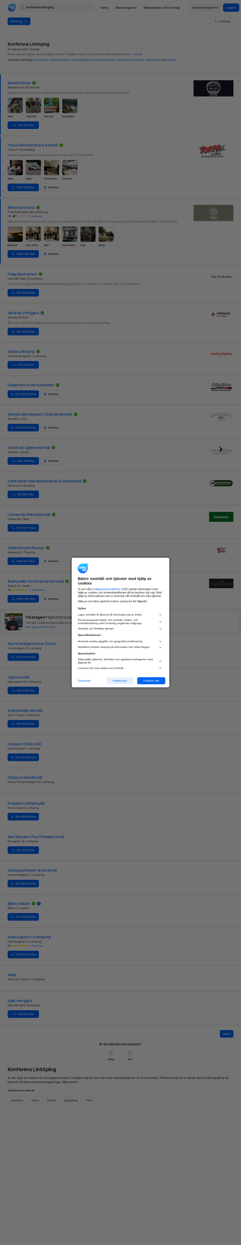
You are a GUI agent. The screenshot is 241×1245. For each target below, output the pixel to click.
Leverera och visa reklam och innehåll (100, 668)
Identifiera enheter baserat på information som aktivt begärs (114, 647)
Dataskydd (84, 680)
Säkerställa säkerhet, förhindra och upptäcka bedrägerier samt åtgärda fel (115, 661)
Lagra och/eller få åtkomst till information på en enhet (110, 614)
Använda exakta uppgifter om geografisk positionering (110, 641)
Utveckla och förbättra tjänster (96, 628)
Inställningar (120, 680)
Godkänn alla (151, 680)
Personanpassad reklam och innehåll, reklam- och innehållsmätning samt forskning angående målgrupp (110, 622)
